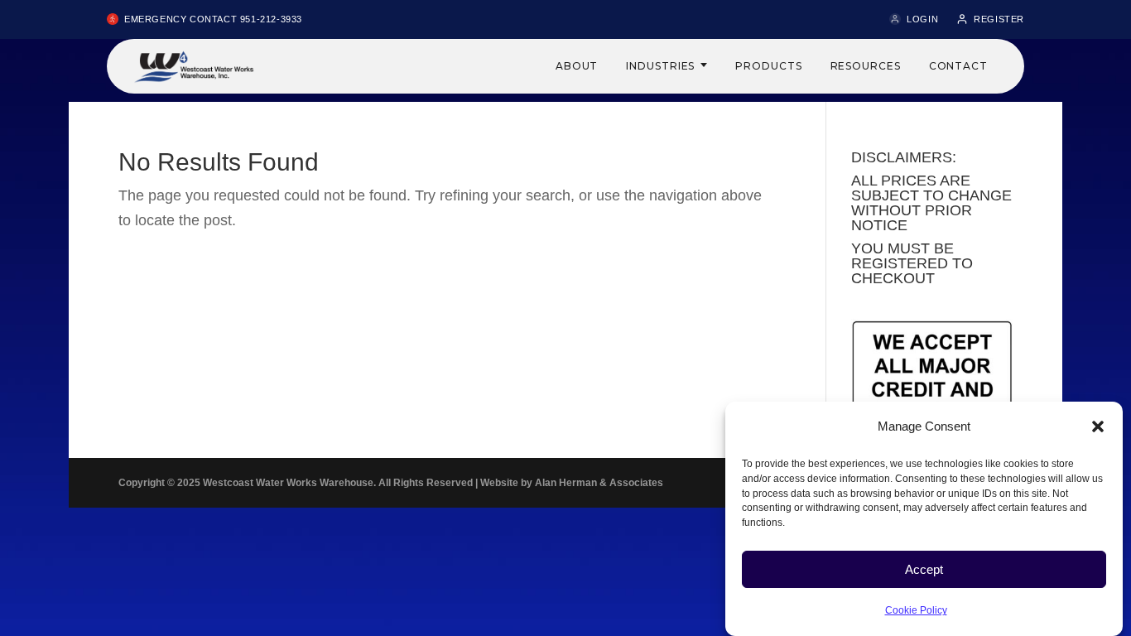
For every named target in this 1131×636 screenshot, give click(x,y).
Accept (924, 569)
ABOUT (577, 66)
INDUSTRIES (660, 66)
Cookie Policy (916, 610)
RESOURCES (865, 66)
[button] (1098, 426)
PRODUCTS (768, 66)
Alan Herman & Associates (599, 483)
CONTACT (958, 66)
